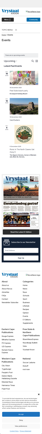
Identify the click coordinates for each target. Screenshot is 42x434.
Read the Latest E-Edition (21, 232)
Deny (21, 420)
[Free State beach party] (24, 78)
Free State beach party (19, 91)
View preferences (21, 426)
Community (33, 20)
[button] (39, 394)
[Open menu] (16, 30)
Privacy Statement (25, 431)
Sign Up (21, 258)
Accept (21, 414)
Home (4, 35)
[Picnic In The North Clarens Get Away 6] (24, 134)
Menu (5, 20)
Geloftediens (15, 120)
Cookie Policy (14, 431)
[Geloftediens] (24, 106)
